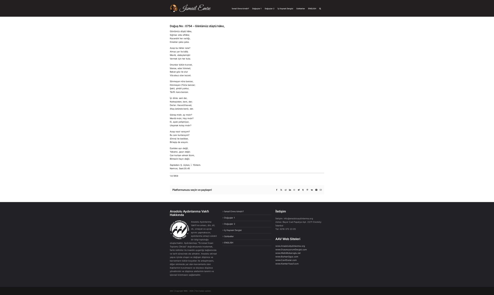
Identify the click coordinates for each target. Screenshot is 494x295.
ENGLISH (228, 242)
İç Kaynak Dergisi (233, 230)
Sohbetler (229, 236)
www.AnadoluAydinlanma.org (290, 246)
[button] (320, 8)
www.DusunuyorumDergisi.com (291, 249)
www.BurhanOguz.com (286, 256)
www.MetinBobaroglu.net (288, 253)
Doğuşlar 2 (229, 224)
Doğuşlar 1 (229, 217)
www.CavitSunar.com (286, 260)
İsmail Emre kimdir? (234, 211)
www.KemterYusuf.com (287, 263)
